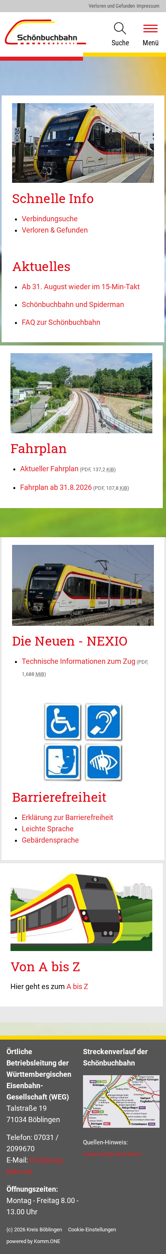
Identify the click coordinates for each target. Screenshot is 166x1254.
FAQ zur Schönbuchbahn (61, 322)
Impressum (148, 6)
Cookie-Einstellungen (92, 1229)
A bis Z (77, 987)
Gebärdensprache (50, 840)
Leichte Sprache (48, 829)
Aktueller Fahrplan (68, 469)
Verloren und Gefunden (112, 6)
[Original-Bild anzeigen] (83, 180)
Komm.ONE (47, 1241)
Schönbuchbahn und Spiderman (73, 305)
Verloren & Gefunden (55, 230)
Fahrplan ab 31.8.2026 (74, 487)
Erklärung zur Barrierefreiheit (67, 817)
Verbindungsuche (50, 219)
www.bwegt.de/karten (112, 1154)
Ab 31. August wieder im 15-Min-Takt (81, 287)
